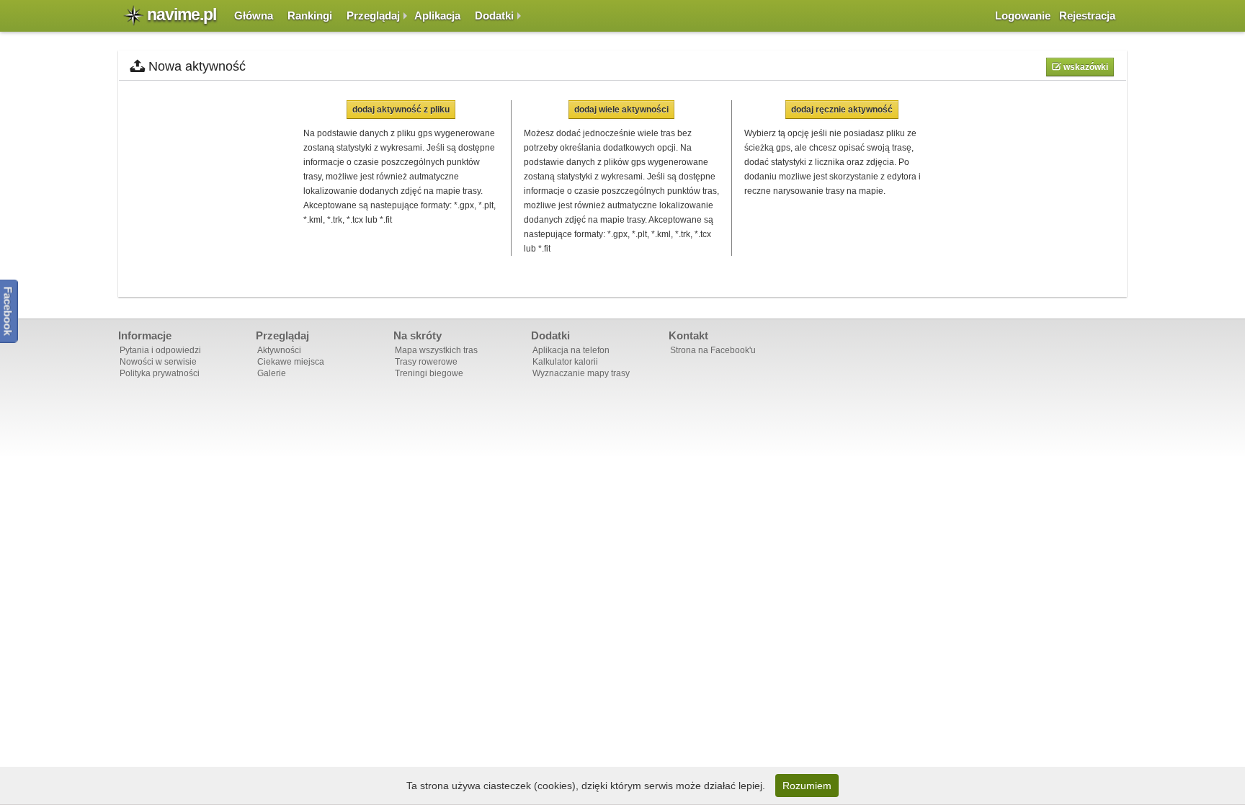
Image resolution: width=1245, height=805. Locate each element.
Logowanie (1022, 15)
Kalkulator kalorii (565, 362)
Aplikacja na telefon (571, 350)
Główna (253, 15)
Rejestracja (1087, 15)
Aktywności (279, 350)
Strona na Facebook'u (713, 350)
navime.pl (181, 14)
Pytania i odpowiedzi (160, 350)
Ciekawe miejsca (290, 362)
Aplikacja (437, 15)
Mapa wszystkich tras (436, 350)
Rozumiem (806, 785)
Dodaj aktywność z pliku (401, 109)
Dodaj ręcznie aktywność (842, 109)
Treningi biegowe (429, 373)
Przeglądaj (373, 15)
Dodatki (494, 15)
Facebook (8, 310)
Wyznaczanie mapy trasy (581, 373)
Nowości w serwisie (158, 362)
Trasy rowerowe (426, 362)
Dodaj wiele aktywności (621, 109)
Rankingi (309, 15)
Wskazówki (1084, 67)
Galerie (271, 373)
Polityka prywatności (160, 373)
